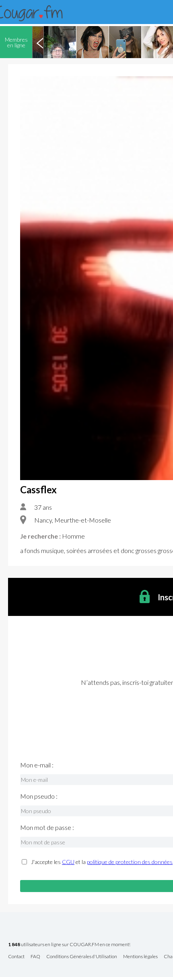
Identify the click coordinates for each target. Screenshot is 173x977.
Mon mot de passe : (47, 827)
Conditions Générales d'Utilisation (81, 956)
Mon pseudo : (39, 796)
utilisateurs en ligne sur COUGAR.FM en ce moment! (69, 944)
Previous (39, 42)
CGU (68, 861)
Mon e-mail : (37, 765)
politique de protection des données (130, 861)
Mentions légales (140, 956)
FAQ (35, 956)
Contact (16, 956)
